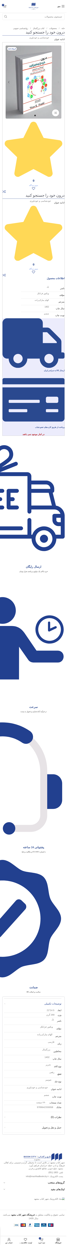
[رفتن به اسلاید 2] (32, 115)
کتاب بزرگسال (38, 28)
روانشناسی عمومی (20, 28)
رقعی (51, 1072)
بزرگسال (46, 1049)
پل (48, 287)
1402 (47, 307)
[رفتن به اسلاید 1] (35, 115)
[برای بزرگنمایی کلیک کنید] (55, 112)
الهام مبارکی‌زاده (42, 300)
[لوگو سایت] (33, 6)
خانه (63, 28)
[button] (58, 82)
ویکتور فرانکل (43, 293)
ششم (46, 313)
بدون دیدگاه (33, 185)
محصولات (53, 28)
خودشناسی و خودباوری (39, 37)
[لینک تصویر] (42, 1157)
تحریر (48, 1064)
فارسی (51, 1042)
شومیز (48, 1080)
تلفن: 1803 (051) (55, 1172)
